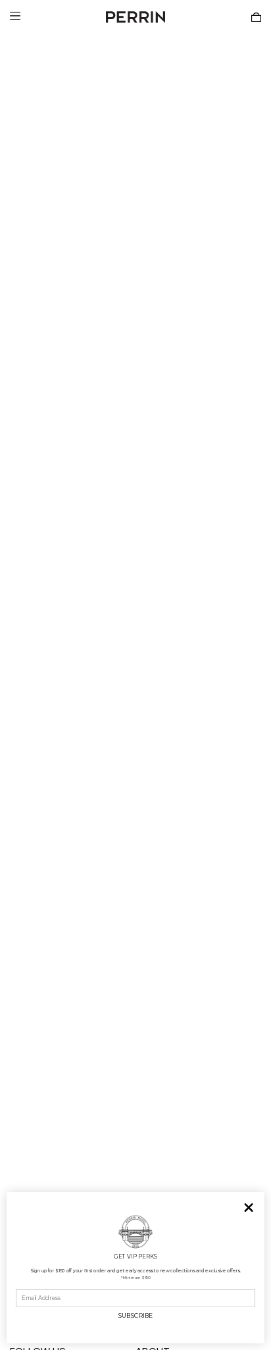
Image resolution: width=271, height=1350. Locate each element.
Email (23, 1284)
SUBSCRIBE (135, 1315)
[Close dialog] (248, 1207)
